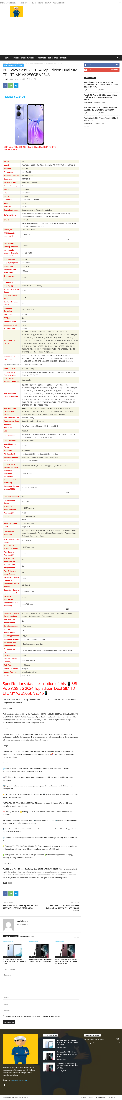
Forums (40, 3)
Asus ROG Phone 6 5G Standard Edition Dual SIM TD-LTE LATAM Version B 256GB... (100, 97)
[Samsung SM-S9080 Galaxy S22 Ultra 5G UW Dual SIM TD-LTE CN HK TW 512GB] (67, 949)
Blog (34, 3)
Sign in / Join (25, 3)
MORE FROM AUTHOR (27, 936)
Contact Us (111, 1097)
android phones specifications (52, 58)
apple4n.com (9, 79)
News (7, 58)
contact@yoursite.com (19, 1080)
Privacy (91, 1097)
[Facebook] (120, 3)
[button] (118, 58)
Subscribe (114, 70)
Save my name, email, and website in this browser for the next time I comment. (32, 1016)
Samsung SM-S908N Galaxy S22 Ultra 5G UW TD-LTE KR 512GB (40, 960)
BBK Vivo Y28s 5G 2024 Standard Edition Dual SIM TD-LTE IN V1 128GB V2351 (62, 908)
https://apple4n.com (22, 924)
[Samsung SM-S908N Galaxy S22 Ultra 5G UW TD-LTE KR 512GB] (41, 949)
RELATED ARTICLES (11, 936)
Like (116, 65)
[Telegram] (16, 85)
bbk (10, 883)
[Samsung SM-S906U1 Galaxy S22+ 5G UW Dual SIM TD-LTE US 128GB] (15, 949)
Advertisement (100, 1097)
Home (4, 63)
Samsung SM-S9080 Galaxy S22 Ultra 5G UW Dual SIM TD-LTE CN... (68, 1066)
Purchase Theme (58, 3)
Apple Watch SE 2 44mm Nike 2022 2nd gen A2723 (101, 119)
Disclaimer (83, 1097)
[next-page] (78, 936)
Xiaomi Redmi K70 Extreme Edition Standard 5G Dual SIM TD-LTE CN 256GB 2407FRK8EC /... (101, 84)
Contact (48, 3)
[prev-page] (75, 936)
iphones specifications (24, 58)
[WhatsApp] (10, 85)
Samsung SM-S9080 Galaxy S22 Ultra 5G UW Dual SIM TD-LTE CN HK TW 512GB (66, 961)
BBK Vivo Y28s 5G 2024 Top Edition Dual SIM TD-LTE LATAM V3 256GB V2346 (20, 906)
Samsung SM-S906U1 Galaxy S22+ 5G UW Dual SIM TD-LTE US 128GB (14, 961)
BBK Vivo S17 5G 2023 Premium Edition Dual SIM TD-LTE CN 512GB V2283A (100, 108)
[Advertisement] (78, 11)
